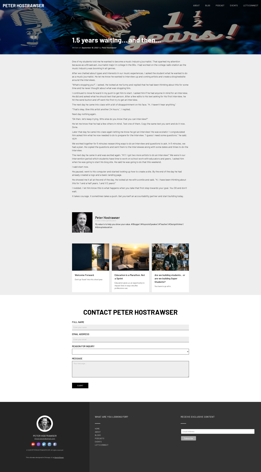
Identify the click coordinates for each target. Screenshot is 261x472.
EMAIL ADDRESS (80, 334)
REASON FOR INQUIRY (83, 346)
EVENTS (234, 5)
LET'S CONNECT (250, 5)
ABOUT (196, 5)
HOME (97, 429)
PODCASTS (99, 438)
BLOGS (98, 435)
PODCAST (220, 5)
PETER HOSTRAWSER (23, 5)
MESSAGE (77, 358)
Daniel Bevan (59, 457)
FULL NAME (78, 322)
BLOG (207, 5)
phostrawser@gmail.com (44, 438)
